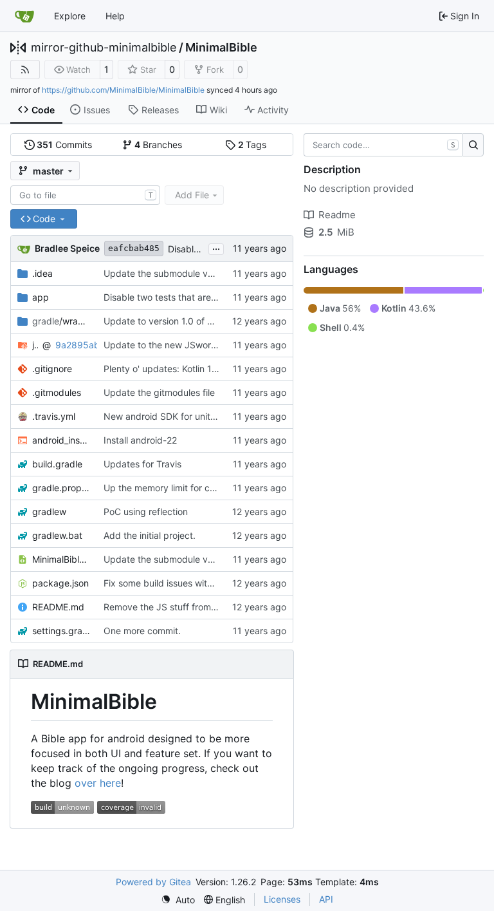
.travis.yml (53, 416)
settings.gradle (61, 630)
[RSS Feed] (25, 69)
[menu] (178, 899)
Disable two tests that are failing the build (191, 297)
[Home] (24, 16)
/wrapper (61, 320)
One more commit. (142, 630)
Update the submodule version (168, 273)
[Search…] (473, 144)
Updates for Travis (142, 463)
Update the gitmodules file (159, 392)
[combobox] (85, 195)
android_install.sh (61, 440)
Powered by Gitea (153, 881)
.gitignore (52, 368)
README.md (58, 606)
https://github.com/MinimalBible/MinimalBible (123, 90)
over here (98, 782)
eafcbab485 (134, 248)
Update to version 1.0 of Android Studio (187, 320)
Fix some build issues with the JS (173, 583)
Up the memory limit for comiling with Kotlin (194, 487)
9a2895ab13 (82, 344)
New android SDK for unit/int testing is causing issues (216, 416)
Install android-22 (140, 440)
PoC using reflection (146, 511)
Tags (252, 144)
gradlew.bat (57, 535)
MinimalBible (221, 47)
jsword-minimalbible (35, 344)
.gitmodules (56, 392)
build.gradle (57, 463)
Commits (64, 144)
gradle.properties (61, 487)
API (326, 899)
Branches (158, 144)
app (40, 297)
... (216, 247)
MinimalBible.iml (61, 559)
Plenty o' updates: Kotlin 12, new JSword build (200, 368)
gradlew (49, 511)
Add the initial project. (150, 535)
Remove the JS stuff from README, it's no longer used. (219, 606)
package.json (60, 583)
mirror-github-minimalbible (103, 47)
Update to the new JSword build (172, 344)
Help (115, 15)
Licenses (282, 899)
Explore (70, 15)
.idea (42, 273)
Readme (337, 215)
